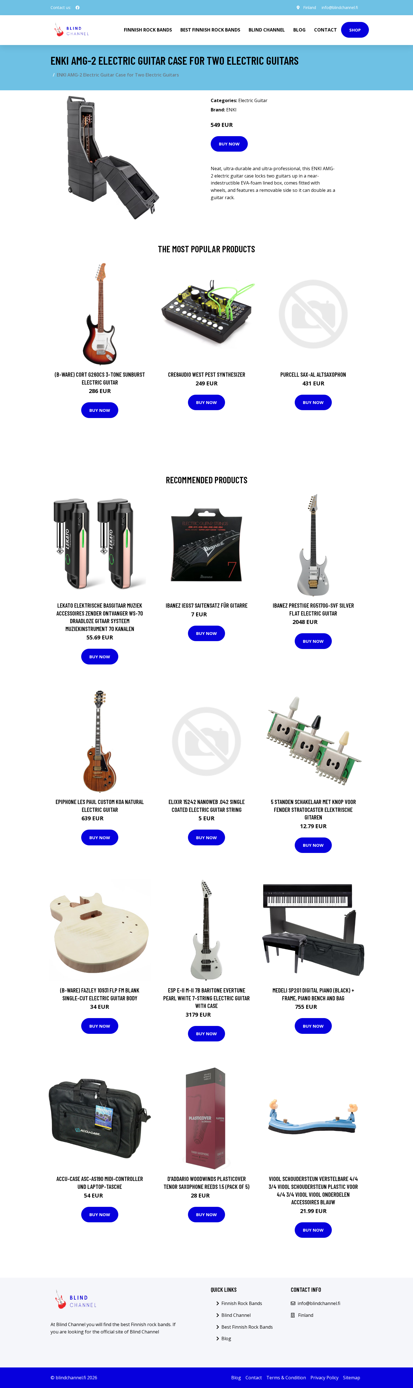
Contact (325, 30)
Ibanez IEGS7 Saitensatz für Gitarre (207, 605)
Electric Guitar (252, 100)
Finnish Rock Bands (148, 30)
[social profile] (77, 7)
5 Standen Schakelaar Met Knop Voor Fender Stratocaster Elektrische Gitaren (313, 809)
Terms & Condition (286, 1377)
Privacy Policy (324, 1377)
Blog (299, 30)
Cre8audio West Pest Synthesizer (206, 374)
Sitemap (351, 1377)
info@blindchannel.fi (340, 7)
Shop (355, 30)
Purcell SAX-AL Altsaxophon (313, 374)
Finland (309, 7)
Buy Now (229, 144)
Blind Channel (267, 30)
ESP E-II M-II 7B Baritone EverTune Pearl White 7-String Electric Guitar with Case (206, 998)
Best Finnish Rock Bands (210, 30)
